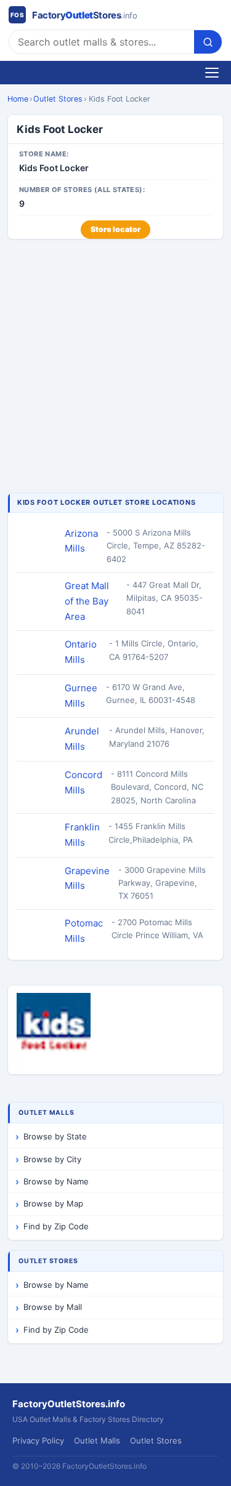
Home (17, 98)
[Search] (208, 42)
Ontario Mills (81, 651)
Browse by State (55, 1136)
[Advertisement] (115, 367)
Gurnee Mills (81, 695)
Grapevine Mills (87, 878)
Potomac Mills (84, 930)
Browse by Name (56, 1181)
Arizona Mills (81, 541)
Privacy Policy (38, 1440)
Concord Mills (83, 782)
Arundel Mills (82, 738)
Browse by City (52, 1159)
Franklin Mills (82, 834)
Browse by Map (53, 1203)
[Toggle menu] (212, 72)
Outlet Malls (97, 1440)
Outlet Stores (58, 98)
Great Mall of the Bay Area (87, 601)
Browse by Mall (52, 1307)
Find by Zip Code (56, 1226)
